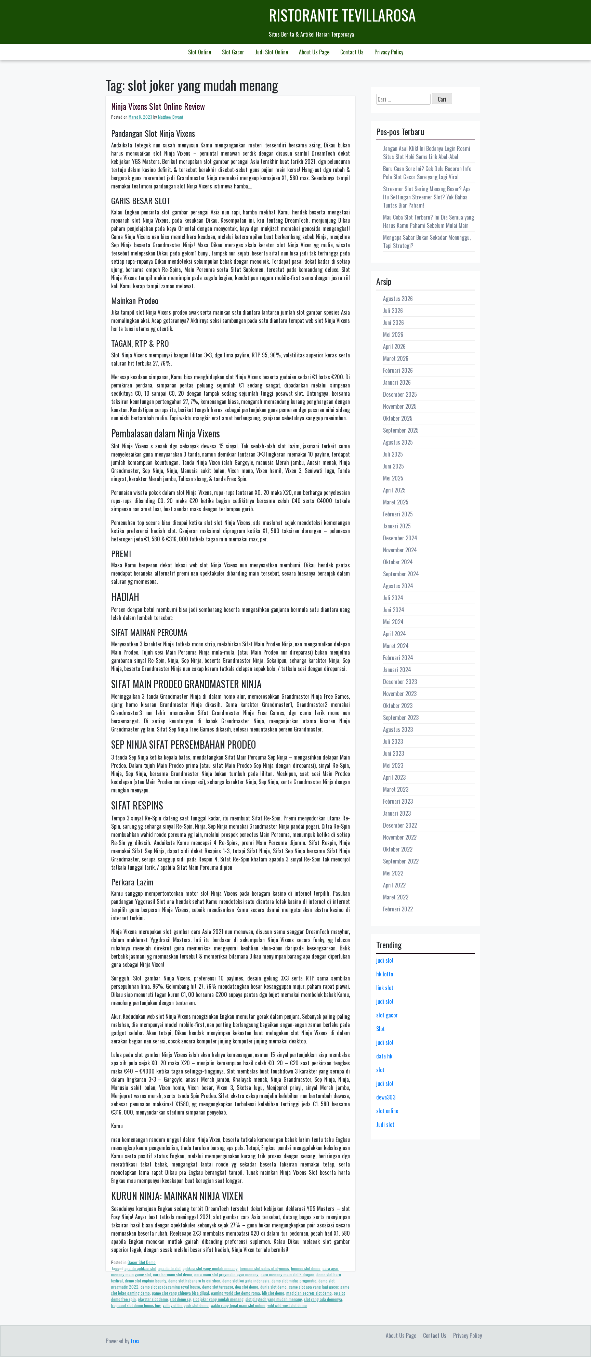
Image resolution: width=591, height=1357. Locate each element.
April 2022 (394, 885)
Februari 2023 (398, 801)
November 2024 (400, 550)
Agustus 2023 (398, 729)
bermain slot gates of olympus (264, 1268)
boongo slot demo (305, 1268)
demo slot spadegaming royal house (170, 1287)
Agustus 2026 (398, 298)
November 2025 (400, 406)
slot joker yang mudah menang (218, 1299)
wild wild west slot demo (287, 1305)
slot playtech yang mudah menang (274, 1299)
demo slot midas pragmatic (294, 1280)
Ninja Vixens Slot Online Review (158, 106)
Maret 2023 (395, 789)
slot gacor (387, 1015)
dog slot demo (246, 1287)
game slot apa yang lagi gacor (313, 1287)
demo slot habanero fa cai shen (194, 1280)
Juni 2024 (393, 610)
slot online (387, 1111)
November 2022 (400, 837)
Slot (380, 1029)
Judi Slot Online (271, 52)
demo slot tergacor (217, 1287)
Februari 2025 (398, 514)
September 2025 (401, 430)
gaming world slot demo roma (235, 1293)
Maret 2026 (395, 358)
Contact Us (352, 52)
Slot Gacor (233, 52)
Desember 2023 (400, 681)
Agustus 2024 (398, 586)
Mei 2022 (393, 873)
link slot (384, 988)
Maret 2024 (396, 646)
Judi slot (385, 1124)
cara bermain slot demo (172, 1274)
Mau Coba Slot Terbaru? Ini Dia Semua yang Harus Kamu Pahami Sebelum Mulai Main (428, 221)
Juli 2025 (393, 454)
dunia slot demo (273, 1287)
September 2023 (401, 717)
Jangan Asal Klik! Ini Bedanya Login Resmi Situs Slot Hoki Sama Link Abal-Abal (426, 152)
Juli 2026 (393, 310)
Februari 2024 (398, 658)
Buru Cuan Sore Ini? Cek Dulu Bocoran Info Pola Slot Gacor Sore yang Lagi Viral (427, 172)
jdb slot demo (273, 1293)
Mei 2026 (393, 334)
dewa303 (385, 1097)
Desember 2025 (400, 394)
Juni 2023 (393, 753)
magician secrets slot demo (309, 1293)
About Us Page (314, 52)
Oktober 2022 (397, 849)
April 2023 (394, 777)
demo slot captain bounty (145, 1280)
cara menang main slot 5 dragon (287, 1274)
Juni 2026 (393, 322)
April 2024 (394, 634)
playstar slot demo (153, 1299)
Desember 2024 (400, 538)
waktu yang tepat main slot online (238, 1305)
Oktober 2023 (397, 705)
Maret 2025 (395, 502)
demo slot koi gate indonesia (246, 1280)
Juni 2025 (393, 466)
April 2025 (394, 490)
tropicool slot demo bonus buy (136, 1305)
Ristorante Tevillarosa (342, 15)
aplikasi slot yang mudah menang (210, 1268)
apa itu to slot (169, 1268)
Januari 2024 (397, 670)
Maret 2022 (395, 897)
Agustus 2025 (398, 442)
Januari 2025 (397, 526)
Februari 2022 (398, 909)
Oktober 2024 (398, 562)
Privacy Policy (389, 52)
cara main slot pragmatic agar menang (226, 1274)
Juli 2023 (393, 741)
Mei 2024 (393, 622)
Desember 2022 (400, 825)
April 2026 (394, 346)
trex (135, 1341)
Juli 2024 (393, 598)
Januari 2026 (397, 382)
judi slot (385, 960)
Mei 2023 (393, 765)
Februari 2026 (398, 370)
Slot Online (199, 52)
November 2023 (400, 693)
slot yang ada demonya (323, 1299)
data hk (384, 1056)
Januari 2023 (397, 813)
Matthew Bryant (170, 117)
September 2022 (401, 861)
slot (380, 1070)
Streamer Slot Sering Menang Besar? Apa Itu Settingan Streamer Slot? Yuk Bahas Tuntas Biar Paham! (427, 197)
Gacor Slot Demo (142, 1262)
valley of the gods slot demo (186, 1305)
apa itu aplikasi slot (140, 1268)
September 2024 (401, 574)
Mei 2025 (393, 478)
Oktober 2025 (397, 418)
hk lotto (384, 974)
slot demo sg (180, 1299)
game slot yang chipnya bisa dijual (180, 1293)
